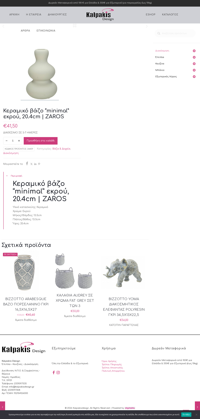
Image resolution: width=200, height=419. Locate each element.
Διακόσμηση (11, 153)
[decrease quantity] (6, 141)
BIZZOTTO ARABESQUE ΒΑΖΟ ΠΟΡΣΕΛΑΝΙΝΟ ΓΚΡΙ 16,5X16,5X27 (26, 304)
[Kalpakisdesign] (100, 14)
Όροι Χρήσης (109, 361)
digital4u (130, 408)
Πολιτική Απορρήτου (113, 371)
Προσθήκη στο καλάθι (41, 140)
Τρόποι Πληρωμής (112, 364)
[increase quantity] (19, 141)
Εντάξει (186, 414)
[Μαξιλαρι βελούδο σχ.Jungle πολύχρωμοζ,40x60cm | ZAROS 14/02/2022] (197, 407)
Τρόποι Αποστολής (112, 368)
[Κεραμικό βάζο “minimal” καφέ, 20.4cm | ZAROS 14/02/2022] (2, 407)
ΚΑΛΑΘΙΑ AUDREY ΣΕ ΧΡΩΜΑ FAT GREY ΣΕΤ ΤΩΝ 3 (75, 301)
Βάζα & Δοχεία (61, 148)
